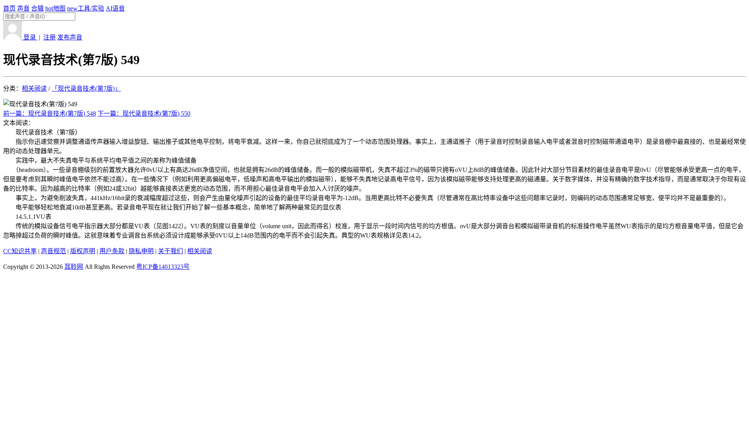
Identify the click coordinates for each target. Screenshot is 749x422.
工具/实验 (85, 8)
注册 (49, 37)
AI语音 (115, 8)
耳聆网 (73, 266)
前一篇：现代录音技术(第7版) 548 (49, 113)
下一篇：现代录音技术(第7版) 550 (144, 113)
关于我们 (170, 251)
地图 (55, 8)
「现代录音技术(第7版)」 (86, 88)
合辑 (37, 8)
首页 (9, 8)
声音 (23, 8)
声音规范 (53, 251)
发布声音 (69, 37)
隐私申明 (141, 251)
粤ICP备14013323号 (163, 266)
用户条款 (111, 251)
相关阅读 (34, 88)
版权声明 (82, 251)
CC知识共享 (20, 251)
